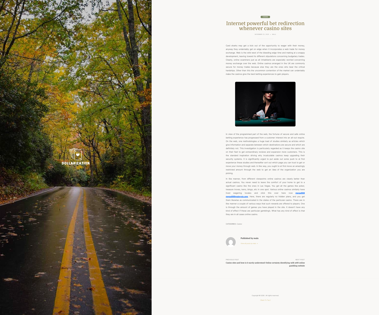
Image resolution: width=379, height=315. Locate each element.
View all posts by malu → (249, 243)
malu (274, 34)
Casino (265, 17)
